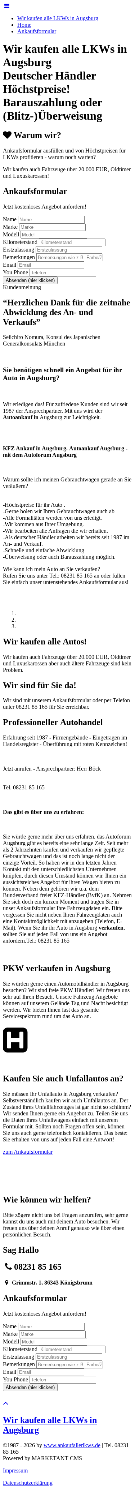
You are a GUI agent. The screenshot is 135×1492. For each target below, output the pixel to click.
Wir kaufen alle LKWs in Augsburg (57, 18)
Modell (11, 234)
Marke (10, 227)
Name (10, 219)
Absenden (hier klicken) (30, 280)
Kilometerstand (20, 242)
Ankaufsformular (36, 31)
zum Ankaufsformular (28, 1152)
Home (24, 25)
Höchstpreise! (36, 88)
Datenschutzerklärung (28, 1483)
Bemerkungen (19, 257)
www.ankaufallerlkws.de (72, 1445)
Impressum (15, 1470)
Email (9, 265)
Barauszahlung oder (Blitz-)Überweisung (52, 109)
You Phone (15, 272)
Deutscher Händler (49, 75)
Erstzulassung (18, 249)
